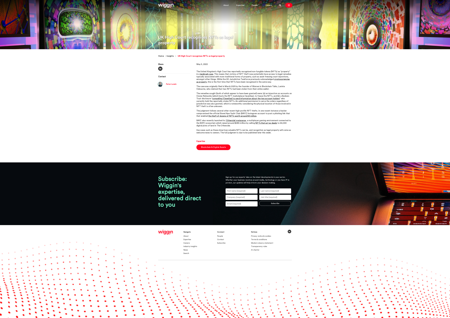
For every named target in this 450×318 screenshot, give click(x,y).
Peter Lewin (171, 84)
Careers (268, 5)
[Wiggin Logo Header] (165, 5)
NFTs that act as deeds (266, 123)
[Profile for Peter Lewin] (160, 86)
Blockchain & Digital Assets (213, 147)
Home (161, 56)
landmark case (206, 74)
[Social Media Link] (289, 231)
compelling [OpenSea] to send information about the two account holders (246, 99)
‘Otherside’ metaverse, (236, 121)
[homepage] (165, 232)
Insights (170, 56)
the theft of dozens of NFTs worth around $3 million (232, 116)
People (255, 5)
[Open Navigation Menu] (288, 5)
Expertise (240, 5)
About (226, 5)
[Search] (280, 5)
